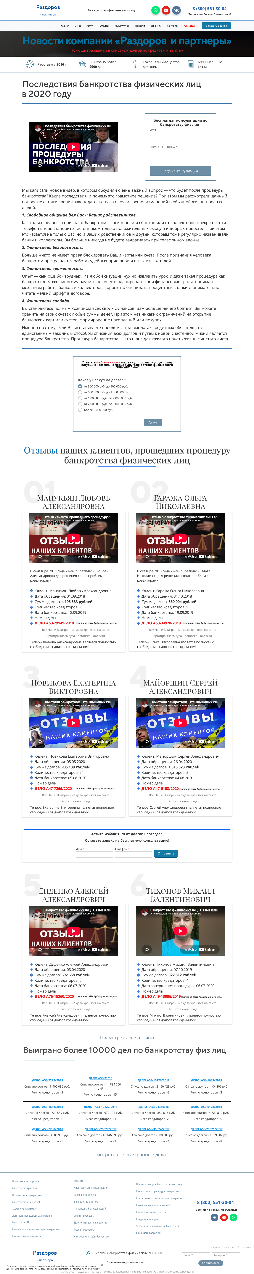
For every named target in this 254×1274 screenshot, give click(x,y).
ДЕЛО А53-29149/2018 (54, 623)
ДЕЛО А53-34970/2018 (161, 623)
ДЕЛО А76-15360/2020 (54, 996)
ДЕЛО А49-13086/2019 (161, 996)
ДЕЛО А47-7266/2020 (53, 788)
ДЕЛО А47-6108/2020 (160, 788)
